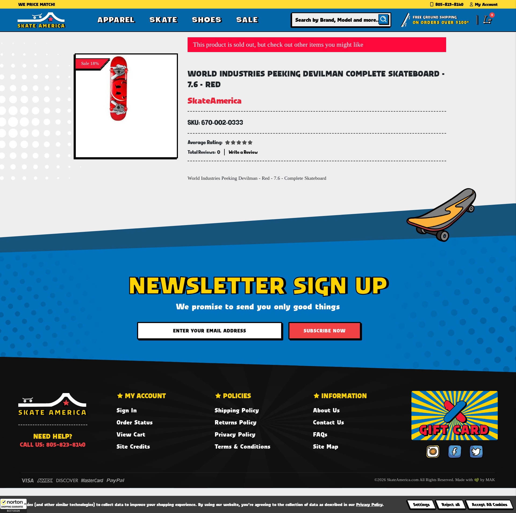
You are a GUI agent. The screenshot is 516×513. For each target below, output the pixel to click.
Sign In (127, 410)
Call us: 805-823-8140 (52, 444)
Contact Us (328, 422)
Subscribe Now (325, 330)
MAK (490, 480)
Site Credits (133, 446)
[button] (13, 506)
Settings (421, 504)
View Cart (131, 434)
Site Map (325, 446)
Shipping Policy (237, 410)
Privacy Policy (235, 434)
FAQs (320, 434)
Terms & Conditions (242, 446)
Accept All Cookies (489, 504)
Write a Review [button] (243, 152)
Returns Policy (236, 422)
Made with (464, 480)
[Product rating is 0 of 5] (239, 142)
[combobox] (341, 19)
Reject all (450, 504)
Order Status (135, 422)
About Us (326, 410)
